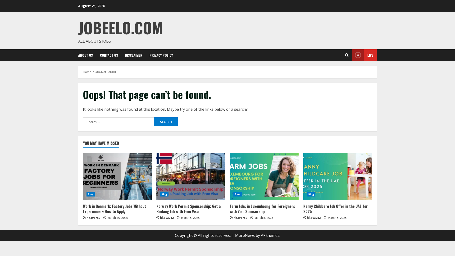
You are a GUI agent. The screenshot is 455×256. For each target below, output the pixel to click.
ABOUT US (85, 55)
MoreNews (245, 235)
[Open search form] (347, 55)
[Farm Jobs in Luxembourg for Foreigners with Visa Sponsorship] (264, 176)
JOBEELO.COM (120, 27)
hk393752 (93, 218)
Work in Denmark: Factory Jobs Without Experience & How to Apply (114, 208)
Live (370, 55)
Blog (91, 194)
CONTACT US (109, 55)
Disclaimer (133, 55)
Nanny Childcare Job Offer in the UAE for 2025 (335, 208)
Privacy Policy (161, 55)
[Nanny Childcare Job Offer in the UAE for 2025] (337, 176)
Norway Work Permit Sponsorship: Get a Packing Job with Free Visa (188, 208)
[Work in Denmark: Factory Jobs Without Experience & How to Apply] (117, 176)
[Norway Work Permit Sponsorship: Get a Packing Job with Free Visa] (190, 176)
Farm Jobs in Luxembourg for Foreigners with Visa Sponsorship (262, 208)
